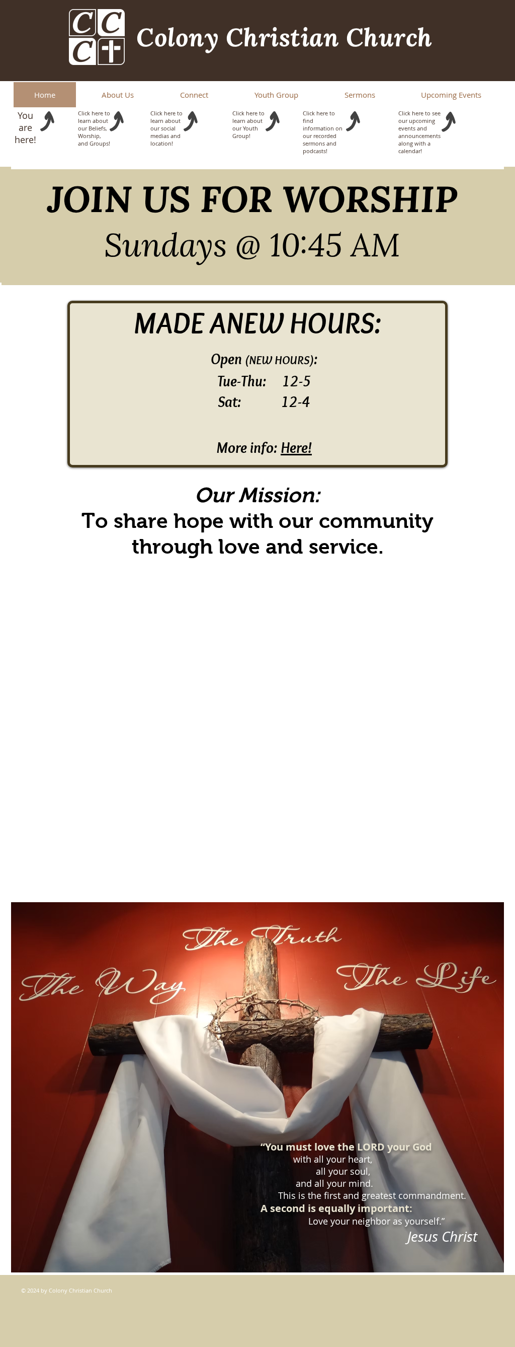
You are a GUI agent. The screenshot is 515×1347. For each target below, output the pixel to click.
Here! (296, 447)
